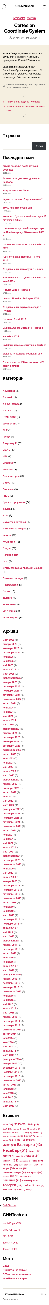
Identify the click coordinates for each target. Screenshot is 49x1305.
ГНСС (6, 495)
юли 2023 (8, 758)
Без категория (11, 476)
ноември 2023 (11, 741)
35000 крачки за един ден (17, 207)
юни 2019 (8, 911)
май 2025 (8, 665)
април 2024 (9, 720)
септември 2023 (12, 750)
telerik (15, 1140)
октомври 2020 (11, 860)
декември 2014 (11, 1021)
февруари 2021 (12, 856)
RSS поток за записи (15, 1270)
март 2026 (8, 639)
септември (30, 1180)
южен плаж (9, 1189)
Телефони (9, 604)
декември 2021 (11, 813)
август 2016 (9, 953)
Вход (6, 1265)
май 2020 (8, 873)
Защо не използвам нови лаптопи (22, 353)
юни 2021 (8, 839)
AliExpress (9, 390)
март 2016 (8, 970)
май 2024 (8, 716)
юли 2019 (8, 906)
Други (6, 509)
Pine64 (6, 436)
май (38, 1164)
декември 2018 (11, 919)
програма (34, 1172)
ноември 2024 (11, 690)
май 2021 (8, 843)
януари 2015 (10, 1017)
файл (29, 1185)
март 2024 (8, 724)
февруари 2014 (12, 1059)
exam (37, 1132)
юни (29, 1189)
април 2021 (9, 847)
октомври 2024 (11, 695)
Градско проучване (14, 502)
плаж (21, 1168)
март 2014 (8, 1055)
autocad (17, 1129)
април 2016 (9, 966)
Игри (5, 515)
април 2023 (9, 771)
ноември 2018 (11, 923)
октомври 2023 (11, 745)
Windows (8, 469)
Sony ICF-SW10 (11, 1229)
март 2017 (8, 936)
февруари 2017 (12, 940)
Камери (7, 535)
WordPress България (15, 1278)
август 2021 (9, 830)
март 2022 (8, 805)
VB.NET (7, 450)
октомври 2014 (11, 1025)
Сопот (6, 591)
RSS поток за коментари (17, 1274)
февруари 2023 (12, 779)
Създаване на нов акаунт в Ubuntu (23, 269)
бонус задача (39, 84)
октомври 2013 (11, 1076)
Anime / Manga (11, 404)
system (28, 84)
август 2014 (9, 1033)
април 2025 (9, 669)
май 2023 (8, 767)
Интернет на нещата (15, 528)
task (5, 1140)
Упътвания (9, 611)
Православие (11, 584)
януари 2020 (10, 881)
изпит (9, 87)
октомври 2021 (11, 822)
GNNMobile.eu (24, 5)
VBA (5, 456)
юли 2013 (8, 1089)
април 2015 (9, 1008)
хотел (40, 1185)
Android (7, 397)
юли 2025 (8, 656)
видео (19, 1156)
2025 (7, 1128)
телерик (25, 87)
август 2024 (9, 703)
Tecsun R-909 (10, 1249)
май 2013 (8, 1097)
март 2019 (8, 915)
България (29, 1144)
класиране (24, 1161)
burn (26, 1129)
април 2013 (9, 1101)
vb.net (9, 1145)
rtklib (39, 1136)
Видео (6, 482)
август (8, 1155)
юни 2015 (8, 1000)
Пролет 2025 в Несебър (16, 290)
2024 (33, 1124)
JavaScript (19, 18)
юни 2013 (8, 1093)
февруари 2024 (12, 728)
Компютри (9, 541)
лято (37, 1160)
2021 (8, 1124)
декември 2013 (11, 1067)
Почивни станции (13, 578)
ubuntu (29, 1139)
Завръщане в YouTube (15, 190)
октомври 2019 (11, 894)
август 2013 (9, 1084)
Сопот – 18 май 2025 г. (15, 319)
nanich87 (20, 37)
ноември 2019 (11, 889)
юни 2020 (8, 868)
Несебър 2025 (11, 336)
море (9, 1168)
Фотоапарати (10, 617)
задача (31, 1155)
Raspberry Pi (10, 443)
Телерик (31, 18)
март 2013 (8, 1106)
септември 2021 (12, 826)
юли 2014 (8, 1038)
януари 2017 (10, 945)
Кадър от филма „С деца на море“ (22, 199)
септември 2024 (12, 699)
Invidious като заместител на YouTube (24, 345)
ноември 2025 (11, 648)
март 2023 (8, 775)
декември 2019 (11, 885)
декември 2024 (11, 686)
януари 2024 (10, 733)
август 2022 (9, 792)
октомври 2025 (11, 652)
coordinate (19, 84)
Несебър (15, 1150)
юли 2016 (8, 957)
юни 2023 (8, 762)
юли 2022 (8, 796)
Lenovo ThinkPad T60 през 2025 (21, 298)
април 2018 (9, 928)
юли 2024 (8, 707)
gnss (6, 1136)
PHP (5, 430)
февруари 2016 (12, 974)
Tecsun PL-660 (10, 1242)
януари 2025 (10, 682)
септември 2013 (12, 1080)
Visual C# (8, 463)
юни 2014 (8, 1042)
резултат (25, 1176)
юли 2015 (8, 995)
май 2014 (8, 1046)
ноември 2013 (11, 1072)
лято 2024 (25, 1164)
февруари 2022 (12, 809)
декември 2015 (11, 983)
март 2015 (8, 1012)
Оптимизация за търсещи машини (23, 568)
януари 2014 (10, 1063)
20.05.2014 (34, 37)
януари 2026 (10, 644)
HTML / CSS (9, 417)
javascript (16, 1136)
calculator (35, 1129)
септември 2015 (12, 991)
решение (16, 87)
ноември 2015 (11, 987)
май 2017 (8, 932)
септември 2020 (12, 864)
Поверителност (10, 1299)
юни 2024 (8, 712)
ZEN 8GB (8, 1236)
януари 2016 (10, 978)
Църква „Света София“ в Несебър (23, 327)
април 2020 (9, 877)
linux (29, 1136)
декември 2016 (11, 949)
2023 (20, 1124)
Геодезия (8, 489)
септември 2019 (12, 898)
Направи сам (10, 554)
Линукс (7, 548)
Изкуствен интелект (14, 522)
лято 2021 (10, 1164)
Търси (39, 146)
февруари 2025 (12, 678)
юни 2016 (8, 961)
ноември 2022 (11, 788)
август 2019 (9, 902)
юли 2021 (8, 834)
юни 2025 (8, 661)
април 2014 (9, 1050)
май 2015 (8, 1004)
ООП (5, 561)
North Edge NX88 (12, 1223)
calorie (6, 1132)
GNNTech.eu (9, 1205)
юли (21, 1189)
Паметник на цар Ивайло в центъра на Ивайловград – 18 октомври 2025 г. (23, 232)
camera (17, 1132)
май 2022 (8, 800)
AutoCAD (8, 410)
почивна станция (14, 1172)
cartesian (10, 84)
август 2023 (9, 754)
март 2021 (8, 851)
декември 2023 (11, 737)
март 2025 (8, 673)
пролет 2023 (10, 1176)
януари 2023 (10, 784)
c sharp (28, 1132)
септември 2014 (12, 1029)
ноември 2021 (11, 817)
